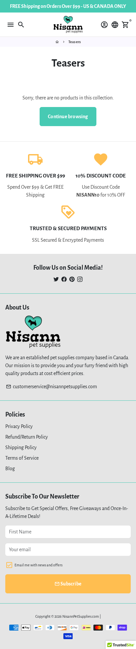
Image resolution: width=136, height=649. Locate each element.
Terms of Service (22, 458)
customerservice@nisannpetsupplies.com (51, 386)
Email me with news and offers (38, 565)
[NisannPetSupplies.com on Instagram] (80, 279)
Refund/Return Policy (26, 437)
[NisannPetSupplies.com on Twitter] (56, 279)
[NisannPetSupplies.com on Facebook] (64, 279)
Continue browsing (68, 116)
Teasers (74, 42)
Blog (10, 468)
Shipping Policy (21, 447)
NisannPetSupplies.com (80, 616)
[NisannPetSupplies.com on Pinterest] (72, 279)
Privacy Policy (19, 426)
